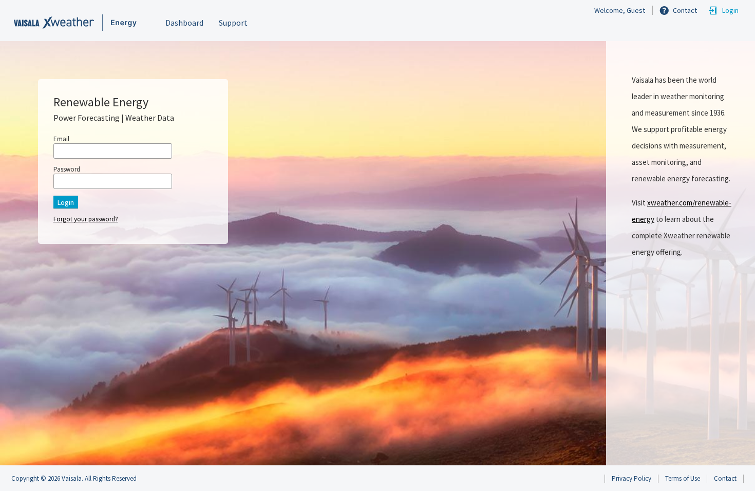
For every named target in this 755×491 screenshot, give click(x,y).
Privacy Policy (631, 479)
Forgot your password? (85, 219)
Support (233, 22)
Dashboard (184, 22)
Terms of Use (682, 479)
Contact (685, 10)
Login (730, 10)
